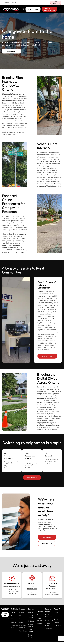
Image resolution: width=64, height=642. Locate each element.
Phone (13, 616)
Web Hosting (23, 631)
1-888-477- (30, 589)
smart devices (45, 184)
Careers (56, 622)
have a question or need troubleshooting (45, 522)
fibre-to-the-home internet (12, 101)
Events (56, 619)
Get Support (47, 537)
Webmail (39, 615)
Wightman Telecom (9, 94)
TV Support (31, 621)
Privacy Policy (49, 620)
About (56, 612)
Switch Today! (32, 477)
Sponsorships (58, 616)
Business (14, 2)
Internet (13, 612)
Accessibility (49, 629)
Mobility (13, 622)
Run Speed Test (47, 543)
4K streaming (56, 184)
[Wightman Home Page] (11, 9)
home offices (45, 186)
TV (11, 619)
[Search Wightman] (23, 9)
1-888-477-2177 (12, 589)
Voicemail (39, 623)
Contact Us (5, 614)
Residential (7, 2)
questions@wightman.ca (11, 587)
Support (30, 612)
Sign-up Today (11, 51)
